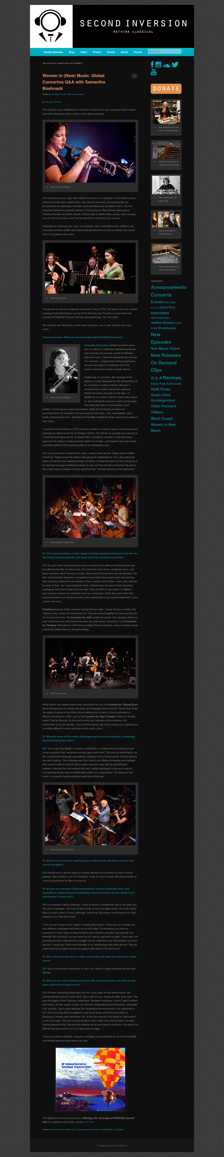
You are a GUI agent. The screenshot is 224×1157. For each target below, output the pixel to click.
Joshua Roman (162, 322)
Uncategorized (85, 1129)
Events (111, 52)
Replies (119, 1129)
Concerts (55, 1129)
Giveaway (155, 307)
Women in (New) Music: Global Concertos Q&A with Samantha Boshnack (73, 81)
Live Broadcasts (163, 328)
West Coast (162, 418)
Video (83, 52)
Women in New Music (102, 1129)
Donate (138, 52)
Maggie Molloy (53, 101)
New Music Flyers (165, 348)
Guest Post (167, 307)
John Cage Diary (160, 318)
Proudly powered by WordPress (112, 1145)
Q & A (74, 1129)
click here (89, 1122)
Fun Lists (169, 302)
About (124, 52)
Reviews (172, 377)
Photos (97, 52)
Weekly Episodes (53, 52)
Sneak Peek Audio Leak (166, 384)
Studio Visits (161, 395)
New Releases (166, 355)
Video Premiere (163, 405)
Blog (71, 52)
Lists (178, 323)
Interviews (66, 1129)
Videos (157, 412)
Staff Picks (161, 389)
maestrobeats (77, 94)
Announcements (169, 287)
